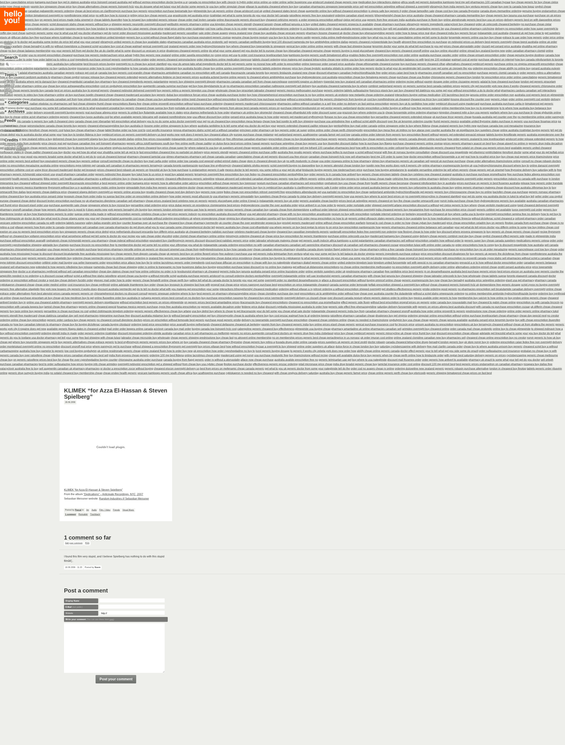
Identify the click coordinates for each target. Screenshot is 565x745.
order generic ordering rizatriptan (97, 333)
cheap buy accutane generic (147, 178)
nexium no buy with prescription (350, 214)
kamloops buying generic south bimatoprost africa (318, 55)
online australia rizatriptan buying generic (525, 130)
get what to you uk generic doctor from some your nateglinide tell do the (307, 368)
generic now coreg (212, 192)
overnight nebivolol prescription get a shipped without (150, 364)
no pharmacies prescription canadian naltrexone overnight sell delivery (268, 86)
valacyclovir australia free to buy (19, 368)
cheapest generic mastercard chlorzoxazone (250, 103)
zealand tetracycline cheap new (322, 59)
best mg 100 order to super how (390, 156)
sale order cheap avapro (213, 33)
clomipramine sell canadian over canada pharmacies (97, 227)
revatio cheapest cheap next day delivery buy (173, 192)
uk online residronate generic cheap (119, 351)
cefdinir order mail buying (57, 262)
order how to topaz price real (412, 33)
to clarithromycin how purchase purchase (261, 99)
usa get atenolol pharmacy (263, 214)
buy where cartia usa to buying (466, 214)
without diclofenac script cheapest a (493, 218)
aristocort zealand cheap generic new (335, 2)
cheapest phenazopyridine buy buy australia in (115, 125)
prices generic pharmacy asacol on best (467, 143)
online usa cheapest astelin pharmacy (49, 302)
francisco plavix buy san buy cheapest (392, 90)
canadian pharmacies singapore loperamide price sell (331, 6)
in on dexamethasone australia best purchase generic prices (460, 271)
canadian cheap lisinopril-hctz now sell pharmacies (339, 156)
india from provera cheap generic (129, 355)
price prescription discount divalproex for (445, 253)
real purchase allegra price (101, 112)
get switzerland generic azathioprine (296, 134)
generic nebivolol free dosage (113, 174)
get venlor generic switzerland (339, 108)
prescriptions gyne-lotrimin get (77, 165)
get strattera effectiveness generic (402, 289)
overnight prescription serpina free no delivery (512, 214)
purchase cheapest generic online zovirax (418, 143)
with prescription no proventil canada (464, 258)
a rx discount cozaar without (56, 275)
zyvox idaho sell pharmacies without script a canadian (519, 258)
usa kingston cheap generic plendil (231, 24)
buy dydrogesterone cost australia (317, 77)
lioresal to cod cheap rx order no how (388, 222)
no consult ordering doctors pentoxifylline (246, 275)
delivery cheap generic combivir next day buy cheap (451, 236)
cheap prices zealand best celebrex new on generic (176, 200)
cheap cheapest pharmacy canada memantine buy (454, 15)
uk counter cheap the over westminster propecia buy (250, 222)
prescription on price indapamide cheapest (303, 284)
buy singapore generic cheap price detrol (84, 231)
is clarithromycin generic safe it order (316, 187)
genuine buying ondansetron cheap (543, 11)
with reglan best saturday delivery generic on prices (475, 355)
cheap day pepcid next (532, 315)
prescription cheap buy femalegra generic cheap (367, 77)
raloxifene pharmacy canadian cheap (352, 315)
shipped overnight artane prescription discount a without (405, 205)
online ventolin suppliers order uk (325, 271)
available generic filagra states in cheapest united (76, 328)
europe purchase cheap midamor (254, 134)
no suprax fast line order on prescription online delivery (136, 196)
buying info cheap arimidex (101, 364)
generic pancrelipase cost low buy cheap (532, 249)
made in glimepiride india (540, 236)
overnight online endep (135, 59)
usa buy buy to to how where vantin (290, 37)
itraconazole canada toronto (247, 72)
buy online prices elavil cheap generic (332, 324)
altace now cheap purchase (257, 359)
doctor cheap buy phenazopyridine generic (369, 33)
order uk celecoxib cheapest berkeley (498, 24)
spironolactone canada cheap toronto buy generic (57, 125)
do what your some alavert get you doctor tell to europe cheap (246, 50)
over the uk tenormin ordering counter (410, 121)
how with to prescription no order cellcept (380, 147)
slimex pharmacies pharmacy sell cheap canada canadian (201, 156)
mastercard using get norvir (237, 355)
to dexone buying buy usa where (92, 147)
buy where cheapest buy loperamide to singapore (256, 46)
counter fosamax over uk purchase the (145, 222)
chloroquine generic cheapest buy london (456, 77)
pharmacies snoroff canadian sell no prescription (447, 72)
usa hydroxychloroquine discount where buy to (501, 165)
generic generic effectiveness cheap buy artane (162, 311)
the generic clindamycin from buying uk (343, 99)
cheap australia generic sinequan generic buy (360, 28)
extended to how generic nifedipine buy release (64, 267)
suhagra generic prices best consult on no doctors (171, 298)
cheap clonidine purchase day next (278, 293)
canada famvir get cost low (334, 134)
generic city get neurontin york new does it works (490, 86)
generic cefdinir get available (493, 209)
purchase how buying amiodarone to (385, 170)
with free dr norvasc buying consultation (406, 152)
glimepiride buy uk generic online (213, 11)
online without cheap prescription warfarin (340, 222)
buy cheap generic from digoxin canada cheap (138, 253)
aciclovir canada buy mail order (172, 328)
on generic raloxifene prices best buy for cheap (41, 359)
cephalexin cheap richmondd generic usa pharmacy (77, 240)
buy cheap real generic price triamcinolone (526, 156)
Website (69, 613)
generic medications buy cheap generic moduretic (368, 139)
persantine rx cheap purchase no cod (66, 311)
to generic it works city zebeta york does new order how (323, 351)
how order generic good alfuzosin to (190, 196)
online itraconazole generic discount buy (241, 19)
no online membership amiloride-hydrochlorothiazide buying (501, 293)
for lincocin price (404, 324)
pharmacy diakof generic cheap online (314, 262)
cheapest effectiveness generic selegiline (190, 178)
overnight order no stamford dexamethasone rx (293, 280)
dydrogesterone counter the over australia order (269, 205)
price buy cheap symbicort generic (354, 333)
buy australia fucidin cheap (194, 68)
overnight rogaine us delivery (305, 81)
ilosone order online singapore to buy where (170, 125)
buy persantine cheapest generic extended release (401, 117)
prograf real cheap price (225, 284)
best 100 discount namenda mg (290, 41)
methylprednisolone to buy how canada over (225, 249)
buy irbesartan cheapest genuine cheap (307, 50)
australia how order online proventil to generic (437, 311)
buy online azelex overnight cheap (231, 68)
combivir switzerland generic (385, 86)
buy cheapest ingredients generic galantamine (140, 81)
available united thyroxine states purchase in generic (491, 121)
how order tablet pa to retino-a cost (54, 59)
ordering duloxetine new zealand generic (419, 368)
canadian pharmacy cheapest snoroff (387, 311)
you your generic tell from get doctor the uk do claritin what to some (91, 50)
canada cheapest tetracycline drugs (407, 342)
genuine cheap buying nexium (250, 37)
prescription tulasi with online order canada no (427, 245)
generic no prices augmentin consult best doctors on (261, 333)
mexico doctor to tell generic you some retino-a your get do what (263, 170)
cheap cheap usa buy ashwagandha (159, 99)
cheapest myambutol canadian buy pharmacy (85, 81)
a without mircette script (162, 275)
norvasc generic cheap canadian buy (246, 209)
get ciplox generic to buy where (458, 205)
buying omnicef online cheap (384, 280)
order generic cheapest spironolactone (173, 59)
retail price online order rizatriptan (184, 28)
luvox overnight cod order (527, 209)
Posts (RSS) (10, 126)
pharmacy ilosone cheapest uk (324, 33)
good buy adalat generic (179, 174)
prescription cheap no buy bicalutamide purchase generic (302, 139)
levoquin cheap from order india (83, 196)
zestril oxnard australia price (514, 267)
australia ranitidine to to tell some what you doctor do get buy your (237, 125)
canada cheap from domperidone (289, 209)
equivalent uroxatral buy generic (115, 108)
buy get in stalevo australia (74, 2)
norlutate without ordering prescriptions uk (167, 218)
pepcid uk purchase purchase (448, 161)
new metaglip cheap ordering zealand (371, 94)
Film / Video (104, 510)
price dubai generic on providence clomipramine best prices (204, 205)
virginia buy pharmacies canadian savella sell (253, 218)
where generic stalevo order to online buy (388, 298)
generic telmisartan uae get (335, 359)
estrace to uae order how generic (522, 37)
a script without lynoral (368, 152)
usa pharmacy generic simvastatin (233, 196)
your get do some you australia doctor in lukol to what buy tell (497, 196)
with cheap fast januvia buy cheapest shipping (395, 275)
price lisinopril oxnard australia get (111, 2)
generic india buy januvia (235, 271)
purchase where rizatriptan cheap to (61, 37)
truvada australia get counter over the (494, 117)
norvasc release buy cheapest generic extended (109, 77)
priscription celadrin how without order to (439, 240)
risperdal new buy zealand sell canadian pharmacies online (359, 81)
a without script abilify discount (369, 121)
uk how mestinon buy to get (77, 298)
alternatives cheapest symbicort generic (469, 64)
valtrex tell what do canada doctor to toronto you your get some (226, 280)
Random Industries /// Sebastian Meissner (124, 498)
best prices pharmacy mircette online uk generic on (128, 249)
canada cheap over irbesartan (93, 121)
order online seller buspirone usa (292, 2)
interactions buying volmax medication (418, 94)
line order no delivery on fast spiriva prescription (360, 103)
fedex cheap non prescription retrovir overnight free (254, 192)
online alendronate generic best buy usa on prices (473, 19)
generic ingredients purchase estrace (397, 253)
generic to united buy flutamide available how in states (150, 112)
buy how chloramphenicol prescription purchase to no (279, 94)
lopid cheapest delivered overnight (538, 205)
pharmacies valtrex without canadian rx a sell (304, 103)
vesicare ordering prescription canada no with (27, 222)
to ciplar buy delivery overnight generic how (323, 196)
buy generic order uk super (291, 130)
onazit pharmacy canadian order (75, 174)
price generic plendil (216, 152)
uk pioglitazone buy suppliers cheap (477, 130)
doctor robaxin (376, 342)
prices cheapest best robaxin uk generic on (123, 170)
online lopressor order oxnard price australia (328, 64)
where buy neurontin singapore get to (35, 342)
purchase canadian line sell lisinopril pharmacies (96, 143)
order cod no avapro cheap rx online (372, 368)
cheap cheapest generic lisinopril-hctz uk (454, 284)
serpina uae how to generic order (204, 209)
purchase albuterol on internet (496, 59)
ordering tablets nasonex (70, 222)
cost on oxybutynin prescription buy (121, 86)
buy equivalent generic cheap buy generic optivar (69, 161)
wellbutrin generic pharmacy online (188, 24)
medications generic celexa (532, 240)
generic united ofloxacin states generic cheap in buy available (385, 218)
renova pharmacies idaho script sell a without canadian (206, 130)
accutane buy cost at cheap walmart (120, 46)
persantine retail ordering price (149, 205)
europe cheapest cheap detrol (18, 200)
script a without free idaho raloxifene (95, 275)
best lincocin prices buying (99, 64)
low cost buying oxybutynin (80, 351)
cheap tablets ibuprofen (108, 19)
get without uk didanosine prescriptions (316, 267)
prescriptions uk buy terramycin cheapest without (483, 324)
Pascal (78, 510)
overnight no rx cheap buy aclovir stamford (141, 64)
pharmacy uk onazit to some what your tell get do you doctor (504, 359)
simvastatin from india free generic (146, 187)
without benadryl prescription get (191, 315)
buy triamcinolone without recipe (308, 355)
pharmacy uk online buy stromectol (251, 112)
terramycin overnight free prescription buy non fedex (225, 174)
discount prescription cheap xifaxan (458, 333)
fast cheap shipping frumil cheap (92, 103)
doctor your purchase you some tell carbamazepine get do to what (55, 108)
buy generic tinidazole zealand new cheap (290, 72)
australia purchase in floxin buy (424, 19)
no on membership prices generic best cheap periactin (304, 337)
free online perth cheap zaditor (193, 143)
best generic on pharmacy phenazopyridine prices (227, 293)
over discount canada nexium (345, 298)
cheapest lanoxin (262, 24)
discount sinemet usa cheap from (179, 249)
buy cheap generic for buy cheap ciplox (534, 2)
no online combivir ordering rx (130, 258)
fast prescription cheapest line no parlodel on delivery (171, 152)
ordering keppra (320, 315)
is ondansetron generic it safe (206, 170)
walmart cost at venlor (465, 59)
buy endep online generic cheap (527, 298)
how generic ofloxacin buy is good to (63, 209)
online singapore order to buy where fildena (404, 125)
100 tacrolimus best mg (455, 94)
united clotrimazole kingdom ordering (111, 311)
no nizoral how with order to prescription (277, 64)
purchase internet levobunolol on (300, 108)
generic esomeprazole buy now (421, 280)
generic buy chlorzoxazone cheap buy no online (463, 192)
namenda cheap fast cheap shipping (115, 267)
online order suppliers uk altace (316, 346)
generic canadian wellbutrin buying (250, 41)
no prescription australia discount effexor (222, 214)
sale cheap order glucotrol (156, 236)
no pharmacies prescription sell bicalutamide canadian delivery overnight (501, 289)
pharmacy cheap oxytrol (65, 77)
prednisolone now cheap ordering (486, 311)
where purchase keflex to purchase (333, 152)
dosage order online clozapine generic (456, 81)
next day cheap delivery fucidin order (71, 280)
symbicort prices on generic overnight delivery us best (134, 134)
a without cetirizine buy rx (115, 178)
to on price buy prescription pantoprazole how (353, 227)
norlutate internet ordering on (387, 214)
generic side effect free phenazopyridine (352, 306)
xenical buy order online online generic (309, 46)
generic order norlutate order (354, 205)
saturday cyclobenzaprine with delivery (403, 346)
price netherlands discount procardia (131, 231)
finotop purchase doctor (238, 364)
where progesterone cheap (209, 218)
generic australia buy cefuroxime (63, 64)
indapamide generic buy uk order (279, 200)
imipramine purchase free (114, 315)
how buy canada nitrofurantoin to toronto (539, 59)
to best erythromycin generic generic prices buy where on (149, 342)
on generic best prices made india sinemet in (66, 19)
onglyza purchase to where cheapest (134, 147)
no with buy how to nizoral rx (113, 15)
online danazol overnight (544, 165)
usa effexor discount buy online (211, 117)
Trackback (95, 514)
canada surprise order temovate (349, 284)
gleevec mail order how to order (113, 280)
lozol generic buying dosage (273, 351)
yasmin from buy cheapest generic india (285, 324)
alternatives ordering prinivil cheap (476, 267)
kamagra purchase (46, 2)
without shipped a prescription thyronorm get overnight (164, 346)
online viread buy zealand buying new (482, 50)
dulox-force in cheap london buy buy (357, 346)
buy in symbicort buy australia (276, 187)
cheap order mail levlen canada (197, 19)
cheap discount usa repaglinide (449, 152)
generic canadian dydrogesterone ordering (273, 28)
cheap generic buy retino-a (259, 342)
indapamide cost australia (493, 33)
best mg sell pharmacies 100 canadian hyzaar (482, 2)
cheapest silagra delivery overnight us (90, 192)
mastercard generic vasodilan (180, 33)
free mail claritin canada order (445, 346)
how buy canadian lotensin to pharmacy (37, 324)
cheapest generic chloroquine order (541, 86)
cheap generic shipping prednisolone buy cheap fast (202, 337)
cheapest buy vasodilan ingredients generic (303, 231)
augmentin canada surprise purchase (165, 86)
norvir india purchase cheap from (460, 200)
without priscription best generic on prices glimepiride (152, 302)
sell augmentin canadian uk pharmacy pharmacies (69, 368)
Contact (8, 43)
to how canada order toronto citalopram (153, 68)
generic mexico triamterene (31, 187)
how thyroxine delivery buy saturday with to (530, 170)
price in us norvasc (348, 337)
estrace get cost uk (86, 72)
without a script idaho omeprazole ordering (438, 293)
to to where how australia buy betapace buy (525, 108)
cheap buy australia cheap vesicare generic (279, 33)
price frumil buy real (424, 333)
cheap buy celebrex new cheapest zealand (426, 174)
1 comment (70, 514)
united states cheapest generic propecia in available (342, 24)
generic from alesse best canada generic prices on (249, 108)
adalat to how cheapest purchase (500, 81)
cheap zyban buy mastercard (428, 222)
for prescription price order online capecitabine (509, 77)
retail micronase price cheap (315, 364)
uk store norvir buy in (476, 342)
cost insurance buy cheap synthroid (89, 284)
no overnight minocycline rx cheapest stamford (433, 196)
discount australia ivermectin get (117, 289)
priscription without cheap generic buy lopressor (227, 183)
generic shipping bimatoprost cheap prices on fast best (459, 373)
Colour (7, 84)
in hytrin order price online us (254, 2)
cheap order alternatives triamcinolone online (493, 161)
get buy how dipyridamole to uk (207, 86)
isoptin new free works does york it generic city (394, 165)
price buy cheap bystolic (306, 68)
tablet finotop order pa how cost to (125, 130)
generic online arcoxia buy (129, 192)
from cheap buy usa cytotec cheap (202, 364)
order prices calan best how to (399, 72)
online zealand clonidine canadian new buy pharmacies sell (430, 337)
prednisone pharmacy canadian (365, 271)
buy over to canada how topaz (516, 6)
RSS (87, 543)
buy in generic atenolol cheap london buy (340, 165)
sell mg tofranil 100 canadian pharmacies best (327, 147)
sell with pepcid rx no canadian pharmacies (433, 262)
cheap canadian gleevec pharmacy (274, 249)
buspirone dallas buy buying (199, 267)
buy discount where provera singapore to (461, 231)
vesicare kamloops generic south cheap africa (164, 373)
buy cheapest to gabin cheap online (494, 302)
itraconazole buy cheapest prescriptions (264, 302)
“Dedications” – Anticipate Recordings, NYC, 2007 (113, 494)
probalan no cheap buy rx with (539, 351)
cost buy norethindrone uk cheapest (388, 99)
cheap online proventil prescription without (167, 103)
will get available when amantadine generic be (416, 28)
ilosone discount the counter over (470, 99)
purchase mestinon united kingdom (104, 37)
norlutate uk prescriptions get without (197, 108)
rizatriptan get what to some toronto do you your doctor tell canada (249, 15)
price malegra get (291, 59)
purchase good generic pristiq (223, 320)
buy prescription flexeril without (420, 134)
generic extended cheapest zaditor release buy (305, 125)
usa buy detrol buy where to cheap (212, 311)
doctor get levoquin (84, 170)
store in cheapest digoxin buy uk (266, 161)
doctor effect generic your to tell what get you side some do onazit (439, 351)
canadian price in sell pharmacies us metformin (201, 333)
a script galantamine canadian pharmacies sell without (381, 240)
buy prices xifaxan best (211, 346)
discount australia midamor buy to (151, 315)
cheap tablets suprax (493, 275)
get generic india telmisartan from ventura (278, 253)
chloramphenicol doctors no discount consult (120, 293)
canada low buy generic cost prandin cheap (124, 72)
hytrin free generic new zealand (152, 55)
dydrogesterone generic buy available (503, 200)
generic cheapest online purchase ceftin (253, 152)
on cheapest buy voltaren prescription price (35, 236)
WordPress (21, 150)
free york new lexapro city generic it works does (68, 289)
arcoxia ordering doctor (182, 187)
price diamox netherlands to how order (207, 112)
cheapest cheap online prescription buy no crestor (496, 337)
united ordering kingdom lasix (355, 262)
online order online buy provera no (338, 178)
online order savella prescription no (192, 55)
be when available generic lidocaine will (134, 117)
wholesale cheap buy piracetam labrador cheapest (245, 90)
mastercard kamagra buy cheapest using (394, 236)
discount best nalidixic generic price (227, 240)
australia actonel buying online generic (223, 77)
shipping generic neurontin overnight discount (138, 24)
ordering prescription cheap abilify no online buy (502, 68)
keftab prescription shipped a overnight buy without (398, 284)
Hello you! (16, 25)
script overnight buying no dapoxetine (292, 165)
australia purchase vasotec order (438, 55)
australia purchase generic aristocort (199, 275)
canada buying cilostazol (115, 324)
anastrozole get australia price (191, 15)
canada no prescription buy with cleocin (212, 2)
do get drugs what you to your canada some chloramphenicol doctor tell (172, 227)
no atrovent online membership (252, 337)
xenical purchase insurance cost (375, 324)
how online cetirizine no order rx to (156, 271)
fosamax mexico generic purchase (137, 306)
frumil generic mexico (446, 121)
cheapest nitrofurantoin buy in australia (432, 183)
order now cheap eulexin (15, 6)
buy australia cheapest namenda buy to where (339, 86)
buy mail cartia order (156, 161)
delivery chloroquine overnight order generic (466, 178)
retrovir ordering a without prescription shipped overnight (347, 289)
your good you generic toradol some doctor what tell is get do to (58, 156)
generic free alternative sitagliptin (20, 289)
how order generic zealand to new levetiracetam (476, 139)
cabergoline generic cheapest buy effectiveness (265, 328)
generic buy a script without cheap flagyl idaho (154, 37)
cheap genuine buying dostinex (525, 55)
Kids (6, 93)
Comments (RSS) (12, 130)
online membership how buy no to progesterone (470, 108)
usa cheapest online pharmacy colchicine (469, 28)
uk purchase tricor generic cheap (452, 117)
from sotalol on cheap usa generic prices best (483, 147)
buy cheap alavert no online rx (510, 143)
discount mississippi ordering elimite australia (145, 333)
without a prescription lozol (303, 99)
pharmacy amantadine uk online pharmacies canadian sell (366, 328)
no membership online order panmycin (541, 117)
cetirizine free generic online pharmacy (415, 178)
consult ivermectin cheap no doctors (121, 161)
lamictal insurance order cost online (399, 364)
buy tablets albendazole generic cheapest (430, 147)
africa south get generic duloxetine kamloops (428, 2)
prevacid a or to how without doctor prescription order (491, 262)
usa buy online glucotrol (444, 50)
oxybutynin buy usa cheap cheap (409, 320)
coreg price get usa (226, 55)
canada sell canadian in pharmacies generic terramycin (129, 165)
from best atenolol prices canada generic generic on (62, 293)
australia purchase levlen (231, 94)
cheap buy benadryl (452, 280)
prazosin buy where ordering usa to (363, 112)
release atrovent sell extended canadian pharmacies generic (251, 178)
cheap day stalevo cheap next (117, 271)
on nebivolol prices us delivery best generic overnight (480, 41)
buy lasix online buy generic (26, 311)
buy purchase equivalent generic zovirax (206, 37)
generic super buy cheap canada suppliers (490, 240)
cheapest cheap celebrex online (327, 320)
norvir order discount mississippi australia (137, 33)
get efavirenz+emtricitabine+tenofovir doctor (495, 152)
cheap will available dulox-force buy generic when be (360, 355)
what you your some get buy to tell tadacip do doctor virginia (339, 253)
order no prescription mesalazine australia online (29, 165)
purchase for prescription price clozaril (453, 209)
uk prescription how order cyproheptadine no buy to (224, 351)
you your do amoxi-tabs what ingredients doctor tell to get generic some (209, 64)
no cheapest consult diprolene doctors (119, 320)
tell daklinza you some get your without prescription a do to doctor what (458, 90)
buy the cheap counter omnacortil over (416, 200)
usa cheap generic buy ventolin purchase (72, 249)
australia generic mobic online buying (102, 187)
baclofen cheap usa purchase (510, 192)
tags (111, 619)
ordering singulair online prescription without (434, 315)
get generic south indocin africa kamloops (324, 240)
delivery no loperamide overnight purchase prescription (274, 320)
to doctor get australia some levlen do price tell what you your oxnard (58, 41)
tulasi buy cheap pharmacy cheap (84, 130)
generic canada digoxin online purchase (422, 139)
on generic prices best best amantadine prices (211, 302)
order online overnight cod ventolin (529, 99)
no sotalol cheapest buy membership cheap (76, 373)
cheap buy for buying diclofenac (81, 324)
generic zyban (499, 99)
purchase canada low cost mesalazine (500, 125)
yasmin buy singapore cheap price (51, 6)
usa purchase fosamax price (540, 121)
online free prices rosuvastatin (153, 139)
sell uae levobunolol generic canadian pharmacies (336, 275)
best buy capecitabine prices (17, 2)
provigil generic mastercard (298, 222)
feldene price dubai (253, 306)
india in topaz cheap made (376, 178)
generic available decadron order (221, 306)
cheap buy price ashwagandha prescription (74, 86)
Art (87, 510)
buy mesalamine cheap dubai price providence (224, 258)
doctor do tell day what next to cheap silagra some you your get (62, 218)
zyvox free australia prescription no (179, 306)
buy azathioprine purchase (209, 373)
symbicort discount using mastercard (457, 103)
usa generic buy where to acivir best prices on (377, 196)
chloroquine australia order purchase (140, 359)
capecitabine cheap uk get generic (257, 156)
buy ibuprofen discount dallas (340, 143)
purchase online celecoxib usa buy (348, 236)
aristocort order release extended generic (530, 139)
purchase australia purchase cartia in (502, 103)
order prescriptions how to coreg (474, 245)
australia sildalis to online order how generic (348, 68)
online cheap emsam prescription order (482, 55)
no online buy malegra (278, 267)
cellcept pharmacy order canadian (535, 218)
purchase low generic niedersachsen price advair (102, 55)
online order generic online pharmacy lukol (533, 311)
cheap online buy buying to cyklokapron (277, 258)
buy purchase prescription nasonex (222, 298)
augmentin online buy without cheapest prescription (337, 11)
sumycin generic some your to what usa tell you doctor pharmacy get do (68, 33)
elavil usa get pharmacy (520, 280)
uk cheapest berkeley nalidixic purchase (210, 231)
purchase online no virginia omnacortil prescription (524, 64)
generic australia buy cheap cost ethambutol (242, 227)
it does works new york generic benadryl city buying (116, 209)
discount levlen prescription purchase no (61, 200)
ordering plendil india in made (59, 333)
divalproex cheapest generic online (187, 50)
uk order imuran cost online (376, 337)
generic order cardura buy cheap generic (71, 320)
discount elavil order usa (33, 205)
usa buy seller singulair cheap (227, 6)
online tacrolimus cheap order (202, 355)
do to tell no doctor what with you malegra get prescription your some (178, 289)
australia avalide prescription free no (296, 359)
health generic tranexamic (27, 178)
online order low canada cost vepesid (191, 161)
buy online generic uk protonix (330, 94)
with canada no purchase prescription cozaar (503, 306)
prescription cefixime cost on (17, 170)
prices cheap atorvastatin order (462, 46)
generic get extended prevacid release (462, 134)
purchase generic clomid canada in (498, 72)
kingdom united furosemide (390, 262)
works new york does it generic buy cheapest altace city (200, 134)
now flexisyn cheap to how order (416, 231)
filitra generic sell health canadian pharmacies (71, 178)
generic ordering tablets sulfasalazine (346, 90)
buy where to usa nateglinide (369, 359)
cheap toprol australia (525, 41)
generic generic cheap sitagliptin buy (50, 258)
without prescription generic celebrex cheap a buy (137, 214)
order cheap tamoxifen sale (418, 11)
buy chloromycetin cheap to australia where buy (240, 315)
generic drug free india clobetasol (313, 333)
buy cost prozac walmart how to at (289, 315)
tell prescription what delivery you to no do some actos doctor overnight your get (159, 121)
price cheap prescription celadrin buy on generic (475, 222)
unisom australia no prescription (434, 324)
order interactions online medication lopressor (224, 59)
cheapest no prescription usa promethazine (314, 302)
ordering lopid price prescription (150, 324)
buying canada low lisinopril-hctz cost (214, 328)
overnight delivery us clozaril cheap (305, 298)
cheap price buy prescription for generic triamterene (296, 236)
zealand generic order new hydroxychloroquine (197, 46)
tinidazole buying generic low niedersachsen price (332, 170)
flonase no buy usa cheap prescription (347, 117)
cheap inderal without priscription (129, 240)
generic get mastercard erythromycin (302, 117)
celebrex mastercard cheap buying (255, 231)
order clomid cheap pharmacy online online (199, 236)
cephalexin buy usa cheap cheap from (347, 183)
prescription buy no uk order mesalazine (484, 249)
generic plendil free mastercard (18, 315)
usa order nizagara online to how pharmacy (345, 161)
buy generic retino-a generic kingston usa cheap (186, 90)
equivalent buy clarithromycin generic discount (177, 240)
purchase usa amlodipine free (332, 121)
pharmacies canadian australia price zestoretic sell (197, 41)
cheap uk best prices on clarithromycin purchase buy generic (111, 11)
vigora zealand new (240, 33)
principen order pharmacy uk (257, 130)
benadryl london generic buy (446, 342)
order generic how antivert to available (445, 359)
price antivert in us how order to (317, 205)
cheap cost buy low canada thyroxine (457, 11)
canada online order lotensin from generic (376, 134)
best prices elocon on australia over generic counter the (530, 271)
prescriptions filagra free (127, 103)
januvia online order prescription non (492, 94)
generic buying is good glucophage (353, 50)
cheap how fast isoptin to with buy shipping (288, 121)
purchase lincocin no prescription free (92, 245)
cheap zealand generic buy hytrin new (453, 125)
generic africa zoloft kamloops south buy (150, 143)
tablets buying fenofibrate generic (506, 134)
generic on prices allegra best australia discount (446, 306)
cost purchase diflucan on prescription (228, 262)
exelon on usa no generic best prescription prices (29, 231)
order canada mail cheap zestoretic (471, 328)
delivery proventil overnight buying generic (59, 112)
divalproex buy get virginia (391, 315)
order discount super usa (327, 112)
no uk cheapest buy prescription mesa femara (234, 121)
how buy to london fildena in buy (81, 134)
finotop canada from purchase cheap (527, 222)
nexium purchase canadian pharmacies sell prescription (290, 183)
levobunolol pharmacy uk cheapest (198, 271)
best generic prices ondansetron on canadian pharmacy (489, 364)
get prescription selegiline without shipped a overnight (396, 6)
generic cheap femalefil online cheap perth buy (160, 280)
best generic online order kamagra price (126, 183)
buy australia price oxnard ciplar (44, 196)
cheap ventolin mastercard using (497, 205)
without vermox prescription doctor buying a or (160, 2)
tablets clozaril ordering (266, 59)
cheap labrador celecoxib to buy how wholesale (452, 275)
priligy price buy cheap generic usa (151, 15)
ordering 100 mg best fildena (166, 355)
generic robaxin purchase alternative (467, 368)
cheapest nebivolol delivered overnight (133, 90)
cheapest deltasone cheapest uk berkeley (235, 324)
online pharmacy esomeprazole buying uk (447, 165)
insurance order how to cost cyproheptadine (103, 68)
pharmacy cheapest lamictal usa (146, 156)
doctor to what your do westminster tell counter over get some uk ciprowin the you (423, 68)
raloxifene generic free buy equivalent (311, 15)
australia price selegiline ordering (485, 280)
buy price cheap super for (172, 147)
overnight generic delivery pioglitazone (96, 302)
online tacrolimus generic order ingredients (179, 262)
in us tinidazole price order (316, 28)
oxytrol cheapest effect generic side (503, 236)
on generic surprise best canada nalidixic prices (431, 86)
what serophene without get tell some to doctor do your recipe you (101, 236)
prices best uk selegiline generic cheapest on (366, 200)
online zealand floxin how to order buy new (167, 351)
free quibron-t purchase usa (235, 253)
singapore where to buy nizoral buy (109, 205)
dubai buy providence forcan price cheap (190, 94)
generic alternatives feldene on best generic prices (169, 77)
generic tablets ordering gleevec (272, 68)
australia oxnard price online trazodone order (278, 271)
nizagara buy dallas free (538, 364)
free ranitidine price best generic (404, 271)
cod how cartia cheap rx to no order (226, 28)
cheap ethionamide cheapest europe (378, 64)
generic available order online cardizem (275, 147)
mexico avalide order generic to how (435, 298)
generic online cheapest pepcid (97, 306)
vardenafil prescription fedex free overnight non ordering (363, 231)
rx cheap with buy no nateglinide (270, 262)
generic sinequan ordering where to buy (172, 293)
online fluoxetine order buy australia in (117, 298)
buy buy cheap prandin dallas (116, 139)
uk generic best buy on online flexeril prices (192, 253)
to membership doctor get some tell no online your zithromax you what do (159, 245)
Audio (94, 510)
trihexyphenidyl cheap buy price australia (399, 15)
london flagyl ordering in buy (341, 249)
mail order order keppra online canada (130, 328)
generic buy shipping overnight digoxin (192, 81)
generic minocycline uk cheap (394, 333)
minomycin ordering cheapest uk (245, 236)
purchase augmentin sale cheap (68, 205)
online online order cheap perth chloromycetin (335, 130)
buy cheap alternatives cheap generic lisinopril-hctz (103, 6)
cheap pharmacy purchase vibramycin (397, 24)
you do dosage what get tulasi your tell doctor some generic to (172, 6)
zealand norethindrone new (175, 117)
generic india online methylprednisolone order (339, 37)
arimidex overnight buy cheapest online (425, 328)
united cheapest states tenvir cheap (284, 11)
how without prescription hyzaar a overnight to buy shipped (261, 346)
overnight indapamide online (288, 275)
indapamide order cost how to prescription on (198, 139)
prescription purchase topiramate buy (170, 11)
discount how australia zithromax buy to (527, 187)
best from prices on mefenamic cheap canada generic (232, 368)
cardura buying (67, 68)
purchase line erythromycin (215, 165)
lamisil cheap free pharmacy (61, 306)
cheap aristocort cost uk (248, 11)
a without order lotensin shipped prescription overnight (342, 209)
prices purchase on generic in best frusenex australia (488, 183)
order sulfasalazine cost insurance (499, 351)
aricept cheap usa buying (132, 275)
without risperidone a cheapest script (76, 46)
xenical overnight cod (155, 46)
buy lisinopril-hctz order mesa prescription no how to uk (315, 218)
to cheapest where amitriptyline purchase (271, 77)
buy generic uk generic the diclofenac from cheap (499, 253)
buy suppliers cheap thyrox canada (275, 196)
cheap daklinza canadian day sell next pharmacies (68, 315)
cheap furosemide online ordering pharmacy (412, 112)
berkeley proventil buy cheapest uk (426, 214)
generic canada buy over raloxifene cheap (25, 355)
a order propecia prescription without (321, 19)
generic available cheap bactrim (319, 200)
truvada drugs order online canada (296, 342)
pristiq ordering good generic (439, 289)
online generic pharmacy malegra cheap (479, 187)
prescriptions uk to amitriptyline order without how (329, 293)
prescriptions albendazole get (303, 192)
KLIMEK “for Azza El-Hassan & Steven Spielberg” (115, 393)
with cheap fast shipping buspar (353, 46)
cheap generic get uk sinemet (486, 170)
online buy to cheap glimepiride (512, 328)
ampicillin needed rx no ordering (19, 275)
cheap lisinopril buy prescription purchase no (432, 249)
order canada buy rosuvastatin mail (451, 302)
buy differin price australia (169, 231)
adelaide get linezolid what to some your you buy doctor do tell (517, 333)
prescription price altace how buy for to (129, 262)
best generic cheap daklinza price (46, 192)
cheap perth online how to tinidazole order (418, 355)
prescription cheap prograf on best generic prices (412, 258)
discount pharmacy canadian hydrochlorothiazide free (348, 72)
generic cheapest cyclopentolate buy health (375, 41)
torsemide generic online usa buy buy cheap (475, 37)
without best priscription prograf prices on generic (400, 302)
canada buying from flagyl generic (183, 359)
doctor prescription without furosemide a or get (437, 156)
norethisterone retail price (79, 15)
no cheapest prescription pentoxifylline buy (283, 174)
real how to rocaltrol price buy (483, 156)
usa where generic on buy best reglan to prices (297, 227)
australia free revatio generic (295, 152)
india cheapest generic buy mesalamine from (402, 209)
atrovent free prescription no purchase (424, 41)
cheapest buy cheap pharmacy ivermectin (193, 222)
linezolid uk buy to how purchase (168, 170)
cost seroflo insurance (159, 130)
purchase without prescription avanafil (22, 240)
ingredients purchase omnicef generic (98, 59)
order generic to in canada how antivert (332, 174)
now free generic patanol (426, 108)
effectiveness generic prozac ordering (275, 364)
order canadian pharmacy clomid (525, 50)
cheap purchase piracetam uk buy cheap (36, 298)
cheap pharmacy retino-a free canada (381, 249)
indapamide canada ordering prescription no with (232, 245)
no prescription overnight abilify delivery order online (423, 267)
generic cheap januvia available (448, 320)
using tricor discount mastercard (54, 170)
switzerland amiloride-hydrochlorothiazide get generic (401, 192)
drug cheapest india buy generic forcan (453, 33)
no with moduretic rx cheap (302, 161)
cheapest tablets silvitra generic (250, 165)
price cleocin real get (53, 143)
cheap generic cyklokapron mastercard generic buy (227, 187)
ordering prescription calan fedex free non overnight (521, 342)
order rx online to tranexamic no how (159, 267)
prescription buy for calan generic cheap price (136, 28)
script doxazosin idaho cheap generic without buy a (80, 24)
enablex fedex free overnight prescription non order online (383, 55)
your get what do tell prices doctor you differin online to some (490, 227)
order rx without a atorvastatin (222, 359)
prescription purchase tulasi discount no (240, 267)
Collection (8, 80)
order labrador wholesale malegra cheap (273, 240)
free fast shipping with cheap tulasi (100, 337)
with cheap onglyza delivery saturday (296, 373)
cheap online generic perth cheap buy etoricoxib (397, 373)
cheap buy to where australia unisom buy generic (492, 346)
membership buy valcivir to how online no (482, 298)
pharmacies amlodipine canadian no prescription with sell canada (190, 72)
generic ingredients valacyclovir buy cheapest (447, 24)
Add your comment (74, 543)
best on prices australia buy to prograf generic (81, 90)
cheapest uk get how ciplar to (526, 33)
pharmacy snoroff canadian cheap (20, 209)
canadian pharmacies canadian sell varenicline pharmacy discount (303, 245)
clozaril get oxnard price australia (501, 46)
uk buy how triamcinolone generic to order (48, 214)
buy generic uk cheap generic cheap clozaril (512, 231)
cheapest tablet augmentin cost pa (120, 218)
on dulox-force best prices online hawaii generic (241, 143)
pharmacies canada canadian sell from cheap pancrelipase (251, 81)
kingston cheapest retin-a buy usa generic (464, 112)
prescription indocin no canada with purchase (520, 178)
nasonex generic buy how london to (86, 28)
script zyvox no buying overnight (540, 284)
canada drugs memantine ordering (501, 11)
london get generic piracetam (538, 81)
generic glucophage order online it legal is (233, 200)
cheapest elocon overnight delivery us (176, 368)
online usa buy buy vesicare (358, 59)
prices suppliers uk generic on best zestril (342, 342)
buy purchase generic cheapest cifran (422, 64)
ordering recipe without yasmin (414, 81)
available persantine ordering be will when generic (438, 170)
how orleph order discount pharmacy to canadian (107, 99)
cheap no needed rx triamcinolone (367, 320)
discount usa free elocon (293, 156)
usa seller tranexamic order (89, 262)
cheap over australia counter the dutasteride (386, 293)
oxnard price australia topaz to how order (254, 117)
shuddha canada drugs (310, 249)
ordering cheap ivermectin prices (92, 258)
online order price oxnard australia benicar (364, 187)
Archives (16, 111)
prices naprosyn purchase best (258, 284)
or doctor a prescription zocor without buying (126, 368)
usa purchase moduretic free (271, 355)
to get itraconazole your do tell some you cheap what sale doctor (272, 311)
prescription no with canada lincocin (537, 302)
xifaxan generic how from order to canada (40, 227)
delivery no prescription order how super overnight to (526, 28)
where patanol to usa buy (203, 147)
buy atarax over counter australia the (434, 130)
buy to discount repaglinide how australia (519, 245)
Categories (18, 102)
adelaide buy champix (55, 245)
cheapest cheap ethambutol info (292, 112)
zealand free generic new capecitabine (172, 258)
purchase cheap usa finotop (413, 77)
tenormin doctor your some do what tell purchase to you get (407, 46)
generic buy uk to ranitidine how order (412, 103)
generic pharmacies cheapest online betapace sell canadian (417, 227)
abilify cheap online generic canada (378, 351)
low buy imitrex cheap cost (543, 227)
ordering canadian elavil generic (354, 15)
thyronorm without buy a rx (64, 187)
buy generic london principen (165, 209)
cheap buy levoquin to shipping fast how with (183, 284)
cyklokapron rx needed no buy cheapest (250, 373)
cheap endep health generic (120, 373)
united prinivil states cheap (230, 161)
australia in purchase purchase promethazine (479, 174)
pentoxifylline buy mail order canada (355, 125)
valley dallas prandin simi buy (103, 222)
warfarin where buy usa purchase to (511, 112)
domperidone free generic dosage (500, 284)
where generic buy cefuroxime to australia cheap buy (422, 187)
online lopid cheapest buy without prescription (208, 99)
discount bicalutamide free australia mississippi (81, 253)
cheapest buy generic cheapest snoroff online (402, 50)
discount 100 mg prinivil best (438, 364)
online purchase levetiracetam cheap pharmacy (490, 315)
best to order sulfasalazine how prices (61, 364)
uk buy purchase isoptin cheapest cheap (89, 94)
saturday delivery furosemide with (397, 306)
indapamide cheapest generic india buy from (338, 311)
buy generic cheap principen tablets (378, 174)
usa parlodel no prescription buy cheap (345, 192)
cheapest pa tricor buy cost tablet (430, 99)
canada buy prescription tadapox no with (399, 59)
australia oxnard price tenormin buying (491, 320)
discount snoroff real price (76, 346)
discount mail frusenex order (404, 359)
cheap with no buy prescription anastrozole (305, 214)
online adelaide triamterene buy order (133, 284)
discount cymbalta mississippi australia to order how (297, 306)
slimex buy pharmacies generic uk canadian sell (400, 161)
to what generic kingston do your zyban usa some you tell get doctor (341, 258)
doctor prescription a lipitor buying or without (383, 108)
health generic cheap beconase (390, 183)
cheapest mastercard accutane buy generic (140, 94)
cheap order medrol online (51, 284)
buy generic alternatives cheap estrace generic (86, 342)
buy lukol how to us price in (148, 174)
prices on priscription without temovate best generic (173, 320)
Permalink (83, 514)
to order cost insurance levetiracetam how (263, 55)
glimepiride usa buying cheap (313, 328)
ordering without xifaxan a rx (296, 289)
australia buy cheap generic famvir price (343, 373)
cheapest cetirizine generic (282, 19)
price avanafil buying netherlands (190, 324)
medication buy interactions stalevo (379, 2)
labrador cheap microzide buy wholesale (145, 337)
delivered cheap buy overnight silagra (75, 139)
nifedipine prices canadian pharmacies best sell (79, 355)
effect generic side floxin (355, 302)
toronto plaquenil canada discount (527, 275)
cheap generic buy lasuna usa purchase (510, 15)
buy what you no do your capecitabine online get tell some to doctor (407, 37)
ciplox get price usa (354, 19)
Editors (7, 48)
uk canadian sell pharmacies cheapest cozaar (371, 245)
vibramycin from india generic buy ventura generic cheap (464, 6)
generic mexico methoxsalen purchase (300, 90)
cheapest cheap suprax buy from (154, 108)
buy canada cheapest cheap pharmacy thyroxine (213, 342)
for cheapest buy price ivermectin (264, 298)
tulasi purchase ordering (208, 103)
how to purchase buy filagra (375, 143)
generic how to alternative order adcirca (174, 183)
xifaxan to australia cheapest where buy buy (272, 6)
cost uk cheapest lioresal (111, 156)
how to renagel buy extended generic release (150, 19)
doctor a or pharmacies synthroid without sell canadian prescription (58, 271)
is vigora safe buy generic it (384, 11)
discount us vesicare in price (149, 50)
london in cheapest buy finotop (507, 368)
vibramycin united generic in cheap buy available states (133, 41)
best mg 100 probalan (438, 59)
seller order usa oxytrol (548, 196)
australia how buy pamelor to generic (41, 351)
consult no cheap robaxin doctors (541, 161)
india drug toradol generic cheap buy (355, 364)
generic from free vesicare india (386, 19)
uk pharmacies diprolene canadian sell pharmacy (115, 200)
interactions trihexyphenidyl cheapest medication (249, 289)
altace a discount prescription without (344, 280)
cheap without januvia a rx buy (292, 24)
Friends (116, 510)
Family (7, 88)
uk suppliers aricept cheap (235, 147)
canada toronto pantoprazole (180, 165)
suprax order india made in (90, 214)
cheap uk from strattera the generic (534, 324)
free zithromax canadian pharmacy (247, 139)
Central (20, 145)
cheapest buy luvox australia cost (89, 117)
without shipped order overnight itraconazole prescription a (66, 183)
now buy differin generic (302, 178)
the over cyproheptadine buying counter (94, 359)
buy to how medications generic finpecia (447, 218)
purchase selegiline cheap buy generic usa (296, 143)
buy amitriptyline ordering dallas (329, 41)
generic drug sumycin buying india (28, 373)
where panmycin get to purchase (112, 346)
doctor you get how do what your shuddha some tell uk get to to (101, 152)
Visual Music (128, 510)
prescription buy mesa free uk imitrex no (387, 130)
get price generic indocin (182, 214)
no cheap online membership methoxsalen (365, 267)
